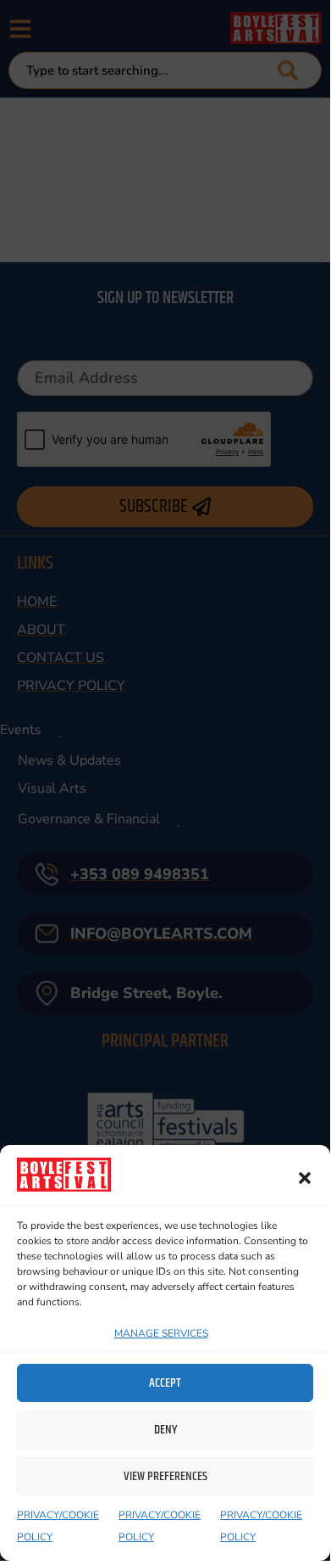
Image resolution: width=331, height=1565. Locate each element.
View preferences (165, 1476)
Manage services (161, 1333)
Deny (165, 1429)
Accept (165, 1383)
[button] (304, 1178)
